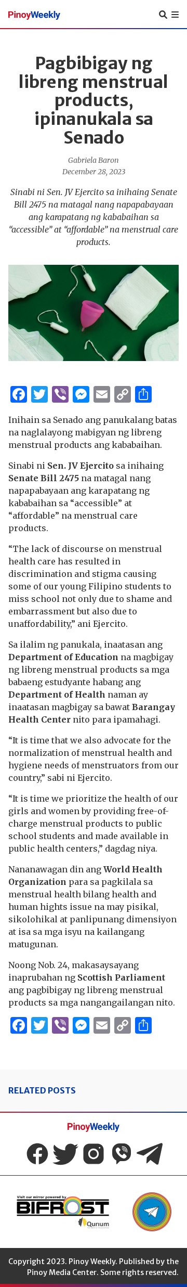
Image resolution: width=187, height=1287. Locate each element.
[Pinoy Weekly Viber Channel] (122, 1154)
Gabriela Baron (93, 160)
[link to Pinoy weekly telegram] (151, 1211)
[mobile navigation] (175, 14)
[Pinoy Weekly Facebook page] (37, 1154)
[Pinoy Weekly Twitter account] (65, 1154)
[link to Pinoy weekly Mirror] (63, 1211)
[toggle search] (163, 14)
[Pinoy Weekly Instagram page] (93, 1154)
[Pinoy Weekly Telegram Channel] (150, 1154)
